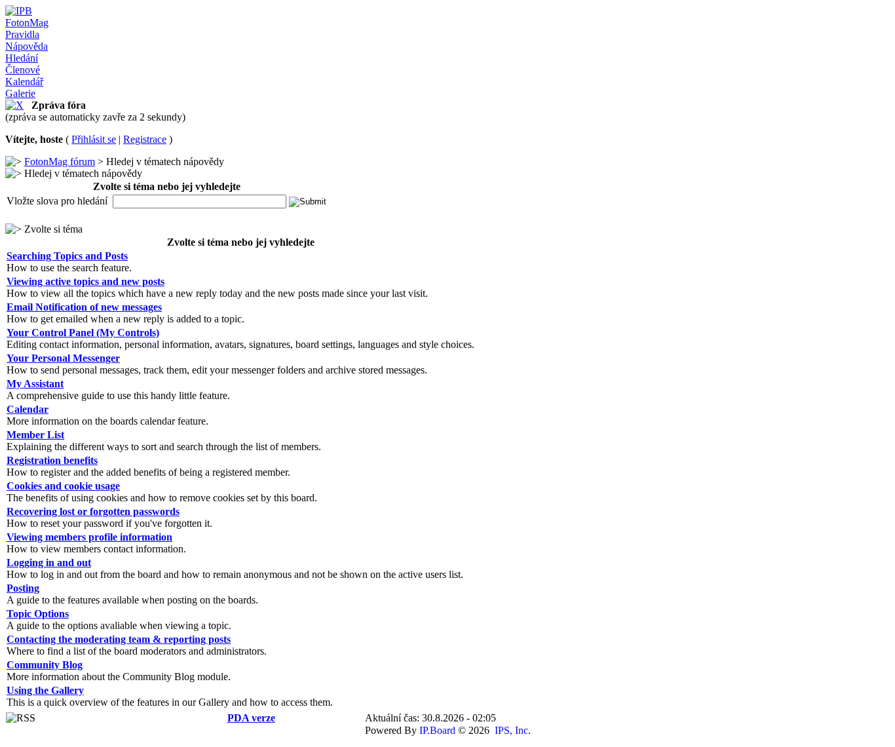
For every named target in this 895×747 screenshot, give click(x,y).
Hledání (21, 58)
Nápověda (26, 46)
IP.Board (437, 730)
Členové (22, 69)
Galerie (20, 93)
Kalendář (24, 81)
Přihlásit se (93, 139)
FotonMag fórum (59, 161)
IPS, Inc (511, 730)
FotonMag (26, 22)
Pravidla (22, 34)
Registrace (144, 139)
